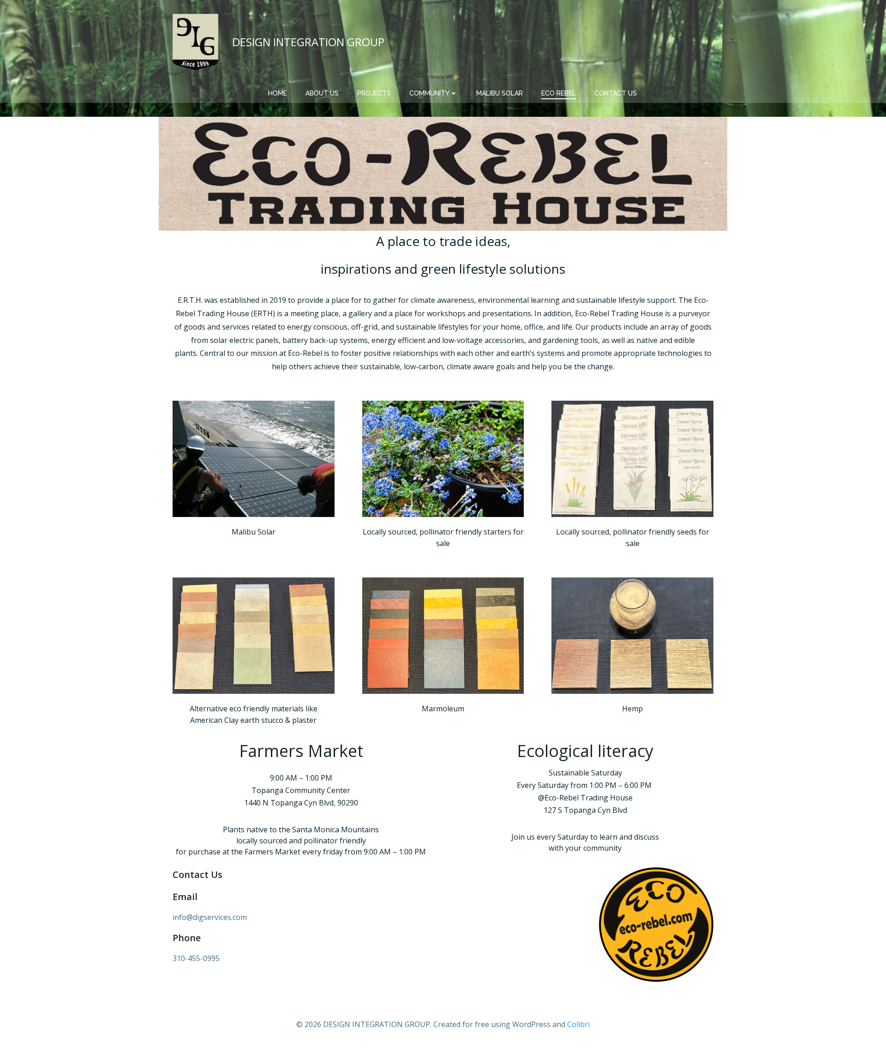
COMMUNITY (429, 93)
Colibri (578, 1024)
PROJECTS (374, 93)
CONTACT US (615, 93)
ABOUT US (322, 93)
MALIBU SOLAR (499, 93)
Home (277, 93)
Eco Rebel (558, 93)
